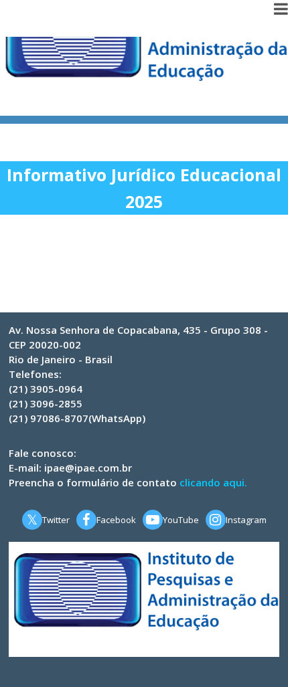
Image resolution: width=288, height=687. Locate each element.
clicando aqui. (213, 482)
